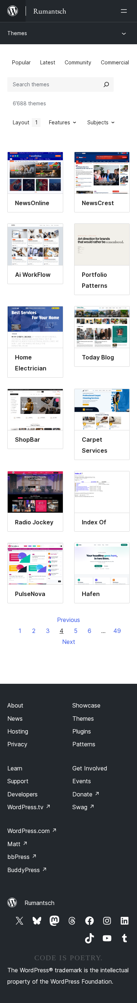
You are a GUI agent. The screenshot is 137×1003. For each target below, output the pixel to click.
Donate (86, 794)
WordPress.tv (29, 807)
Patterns (83, 744)
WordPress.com (32, 830)
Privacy (17, 744)
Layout (25, 122)
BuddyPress (27, 870)
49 (117, 630)
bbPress (22, 856)
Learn (14, 768)
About (15, 705)
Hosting (17, 731)
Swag (83, 807)
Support (17, 781)
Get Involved (89, 768)
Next (68, 641)
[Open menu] (125, 11)
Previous (68, 619)
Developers (22, 794)
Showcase (86, 705)
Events (81, 781)
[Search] (106, 84)
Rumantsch (39, 902)
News (15, 718)
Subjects (98, 122)
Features (59, 122)
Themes (17, 33)
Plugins (81, 731)
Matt (17, 844)
